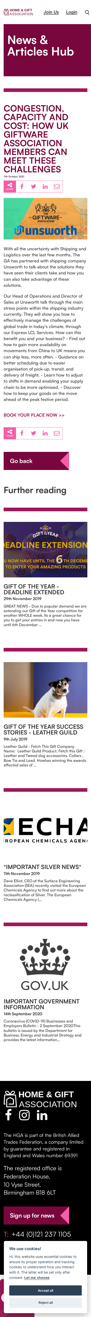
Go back (21, 460)
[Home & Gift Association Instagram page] (24, 1115)
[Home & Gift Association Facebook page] (8, 1115)
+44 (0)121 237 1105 (41, 1234)
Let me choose (37, 1277)
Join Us (51, 11)
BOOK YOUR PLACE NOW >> (34, 415)
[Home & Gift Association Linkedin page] (42, 1115)
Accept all (45, 1290)
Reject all (46, 1302)
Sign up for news (32, 1215)
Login (71, 11)
